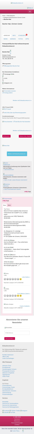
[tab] (4, 205)
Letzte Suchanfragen (8, 358)
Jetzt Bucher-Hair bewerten (22, 121)
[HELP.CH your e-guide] (30, 7)
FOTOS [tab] (20, 39)
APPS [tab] (27, 39)
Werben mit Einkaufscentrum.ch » (22, 100)
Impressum (17, 419)
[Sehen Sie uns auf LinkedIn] (5, 412)
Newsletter (5, 401)
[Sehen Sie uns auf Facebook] (5, 410)
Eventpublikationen (7, 389)
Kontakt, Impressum (7, 354)
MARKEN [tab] (13, 39)
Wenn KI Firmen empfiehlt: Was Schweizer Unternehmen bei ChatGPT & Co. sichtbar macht (16, 212)
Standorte (7, 136)
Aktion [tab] (9, 205)
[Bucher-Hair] (6, 109)
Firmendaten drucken (10, 91)
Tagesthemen (6, 374)
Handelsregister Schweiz (9, 369)
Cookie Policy (15, 430)
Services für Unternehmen (9, 405)
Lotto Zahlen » (26, 277)
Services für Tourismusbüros (10, 403)
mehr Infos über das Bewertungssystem (15, 112)
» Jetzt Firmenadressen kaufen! (12, 189)
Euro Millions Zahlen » (23, 293)
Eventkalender (6, 367)
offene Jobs (5, 356)
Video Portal (5, 376)
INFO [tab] (14, 35)
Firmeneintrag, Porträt (8, 387)
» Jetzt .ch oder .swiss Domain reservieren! (15, 180)
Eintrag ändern (8, 92)
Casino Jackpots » (25, 306)
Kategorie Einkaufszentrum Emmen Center (14, 17)
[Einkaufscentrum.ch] (17, 3)
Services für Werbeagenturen (10, 407)
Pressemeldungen (7, 394)
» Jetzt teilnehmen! (8, 169)
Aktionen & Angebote (8, 373)
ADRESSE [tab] (7, 35)
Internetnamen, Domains (9, 390)
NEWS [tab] (6, 39)
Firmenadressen (7, 385)
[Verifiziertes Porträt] (10, 52)
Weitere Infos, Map (25, 136)
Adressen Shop (6, 365)
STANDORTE (22, 35)
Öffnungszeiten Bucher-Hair (12, 66)
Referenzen (17, 421)
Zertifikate (17, 424)
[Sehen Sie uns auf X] (15, 410)
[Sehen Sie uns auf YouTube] (12, 412)
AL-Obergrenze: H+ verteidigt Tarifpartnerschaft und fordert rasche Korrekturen (14, 232)
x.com (5, 78)
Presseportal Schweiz (8, 371)
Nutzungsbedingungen (17, 422)
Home (3, 15)
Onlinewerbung (6, 392)
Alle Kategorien (11, 15)
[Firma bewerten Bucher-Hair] (7, 121)
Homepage (7, 74)
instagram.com (8, 83)
